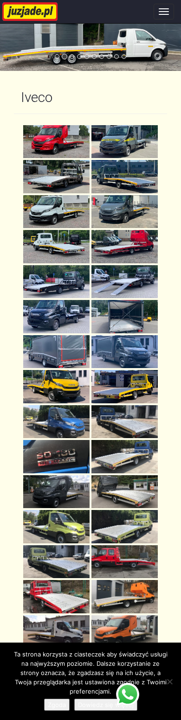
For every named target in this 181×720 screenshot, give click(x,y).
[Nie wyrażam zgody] (169, 681)
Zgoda (57, 704)
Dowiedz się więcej (106, 704)
